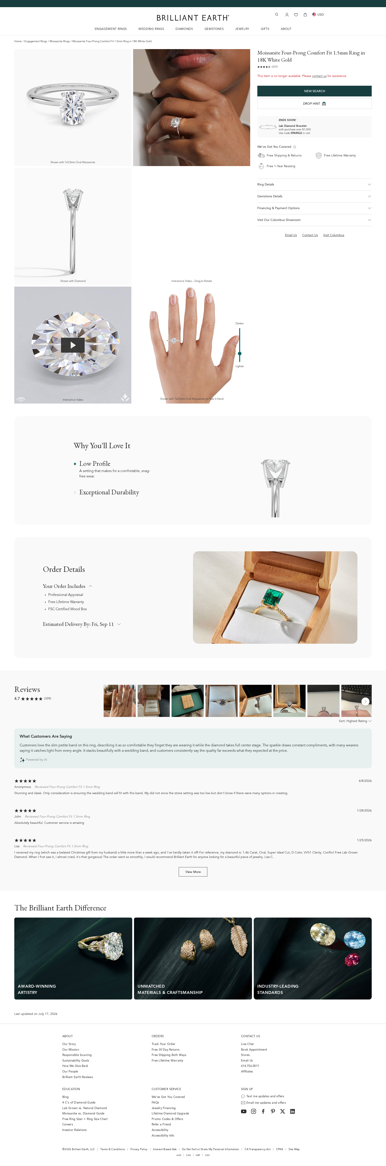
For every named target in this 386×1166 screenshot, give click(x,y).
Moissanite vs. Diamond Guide (83, 1113)
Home (18, 41)
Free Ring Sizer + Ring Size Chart (85, 1119)
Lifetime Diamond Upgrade (170, 1113)
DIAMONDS (184, 29)
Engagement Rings (35, 41)
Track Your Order (163, 1044)
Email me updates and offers (266, 1102)
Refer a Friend (161, 1124)
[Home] (193, 18)
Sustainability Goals (75, 1060)
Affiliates (247, 1071)
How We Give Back (75, 1066)
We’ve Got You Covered (168, 1097)
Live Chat (247, 1044)
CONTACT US (250, 1036)
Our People (70, 1071)
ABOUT (286, 29)
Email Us (247, 1060)
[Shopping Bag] (305, 15)
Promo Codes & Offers (167, 1119)
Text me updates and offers (265, 1096)
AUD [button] (178, 1155)
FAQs (155, 1102)
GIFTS (265, 29)
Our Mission (70, 1049)
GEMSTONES (214, 29)
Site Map (294, 1149)
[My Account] (286, 15)
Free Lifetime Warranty (66, 602)
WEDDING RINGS (151, 29)
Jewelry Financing (164, 1108)
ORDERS (158, 1036)
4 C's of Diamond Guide (79, 1102)
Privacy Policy (139, 1149)
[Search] (276, 14)
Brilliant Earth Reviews (77, 1077)
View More (193, 872)
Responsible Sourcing (77, 1055)
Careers (67, 1124)
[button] (314, 184)
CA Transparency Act (258, 1149)
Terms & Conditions (112, 1149)
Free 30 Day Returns (166, 1049)
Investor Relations (74, 1130)
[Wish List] (296, 15)
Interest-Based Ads (165, 1149)
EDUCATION (71, 1089)
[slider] (239, 353)
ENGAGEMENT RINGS (111, 29)
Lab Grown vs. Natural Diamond (84, 1108)
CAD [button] (188, 1155)
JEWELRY (242, 29)
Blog (65, 1097)
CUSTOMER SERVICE (166, 1089)
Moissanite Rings (60, 41)
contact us (319, 76)
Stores (245, 1055)
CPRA (279, 1149)
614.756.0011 (250, 1066)
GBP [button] (198, 1155)
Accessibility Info (163, 1135)
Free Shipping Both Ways (169, 1055)
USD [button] (207, 1155)
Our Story (69, 1044)
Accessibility (160, 1130)
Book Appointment (254, 1049)
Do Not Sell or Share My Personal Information (210, 1149)
